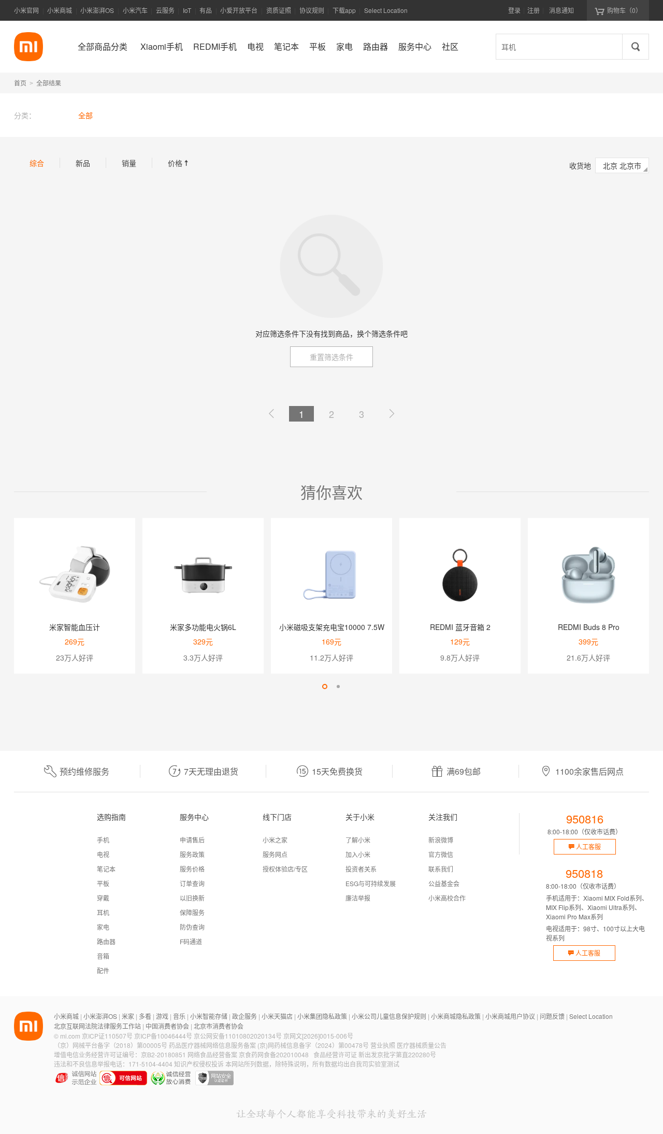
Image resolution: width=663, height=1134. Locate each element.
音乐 (179, 1016)
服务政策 (192, 854)
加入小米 (357, 854)
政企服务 (244, 1016)
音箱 (103, 955)
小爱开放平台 (238, 10)
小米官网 (26, 10)
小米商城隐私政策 (456, 1016)
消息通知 (561, 10)
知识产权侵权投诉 (199, 1063)
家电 (103, 926)
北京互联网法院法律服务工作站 (97, 1025)
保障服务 (192, 912)
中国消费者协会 (167, 1025)
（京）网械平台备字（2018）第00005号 (110, 1045)
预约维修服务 (84, 771)
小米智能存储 (208, 1016)
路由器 (106, 941)
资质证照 (278, 10)
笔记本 (106, 868)
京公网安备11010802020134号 (238, 1035)
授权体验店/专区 (285, 868)
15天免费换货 (337, 771)
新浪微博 (440, 839)
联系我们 (440, 868)
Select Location (386, 10)
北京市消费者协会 (218, 1025)
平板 (103, 883)
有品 (205, 10)
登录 (514, 10)
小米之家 (275, 839)
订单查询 (192, 883)
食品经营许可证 (335, 1054)
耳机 (103, 912)
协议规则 (311, 10)
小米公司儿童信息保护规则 (389, 1016)
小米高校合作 (447, 897)
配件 (103, 970)
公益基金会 (443, 883)
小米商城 (59, 10)
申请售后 (192, 839)
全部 (85, 115)
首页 (20, 82)
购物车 (624, 10)
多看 (145, 1016)
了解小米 (357, 839)
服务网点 (275, 854)
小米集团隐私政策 (322, 1016)
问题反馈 (552, 1016)
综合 (37, 163)
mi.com (70, 1035)
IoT (187, 10)
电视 (103, 854)
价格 (179, 163)
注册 (533, 10)
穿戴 (103, 897)
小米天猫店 (277, 1016)
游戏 (162, 1016)
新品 (83, 163)
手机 (103, 839)
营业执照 (382, 1045)
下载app (344, 13)
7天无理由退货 (211, 771)
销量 (129, 163)
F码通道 (191, 941)
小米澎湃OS (97, 10)
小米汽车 (135, 10)
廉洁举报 (357, 897)
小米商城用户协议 (510, 1016)
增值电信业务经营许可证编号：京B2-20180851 (120, 1054)
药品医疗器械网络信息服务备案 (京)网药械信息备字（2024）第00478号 (269, 1045)
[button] (324, 686)
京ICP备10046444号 (163, 1035)
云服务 (165, 10)
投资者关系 (361, 868)
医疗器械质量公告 (421, 1045)
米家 (128, 1016)
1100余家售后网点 (589, 771)
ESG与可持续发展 (370, 883)
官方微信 (440, 854)
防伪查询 (192, 926)
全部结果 (48, 82)
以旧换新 (192, 897)
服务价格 (192, 868)
